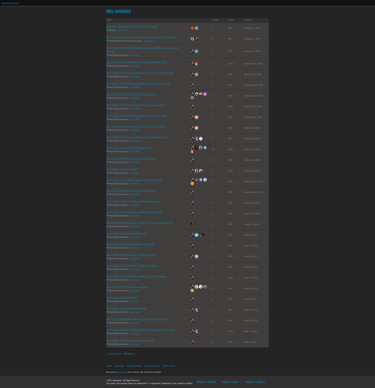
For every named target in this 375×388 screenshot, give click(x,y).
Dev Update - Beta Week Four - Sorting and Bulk (131, 265)
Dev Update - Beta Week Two (121, 297)
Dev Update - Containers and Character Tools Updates (134, 212)
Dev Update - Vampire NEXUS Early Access (129, 147)
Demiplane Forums (10, 3)
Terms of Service (152, 365)
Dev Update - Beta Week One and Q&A (126, 308)
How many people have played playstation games (132, 26)
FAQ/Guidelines (134, 365)
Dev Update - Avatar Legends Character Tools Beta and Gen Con (139, 222)
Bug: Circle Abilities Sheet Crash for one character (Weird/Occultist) (142, 37)
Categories (119, 365)
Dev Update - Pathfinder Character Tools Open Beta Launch (137, 319)
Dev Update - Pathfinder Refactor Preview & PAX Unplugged (138, 83)
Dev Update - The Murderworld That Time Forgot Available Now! (140, 72)
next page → (130, 353)
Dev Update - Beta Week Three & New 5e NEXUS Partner (136, 276)
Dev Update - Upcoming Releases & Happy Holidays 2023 (136, 62)
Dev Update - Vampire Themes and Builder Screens (132, 201)
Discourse (122, 372)
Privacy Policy (169, 365)
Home (109, 365)
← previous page (114, 353)
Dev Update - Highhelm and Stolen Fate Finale (130, 244)
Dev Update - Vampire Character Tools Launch (130, 158)
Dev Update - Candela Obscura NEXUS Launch (130, 94)
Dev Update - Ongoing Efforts (122, 169)
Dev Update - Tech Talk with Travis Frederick (130, 340)
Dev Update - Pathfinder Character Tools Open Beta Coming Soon (140, 329)
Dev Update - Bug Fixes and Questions (126, 233)
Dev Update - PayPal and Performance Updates (130, 254)
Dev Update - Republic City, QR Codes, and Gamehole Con (136, 137)
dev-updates (122, 30)
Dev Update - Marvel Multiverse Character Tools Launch (135, 105)
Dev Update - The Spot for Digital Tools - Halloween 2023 (136, 115)
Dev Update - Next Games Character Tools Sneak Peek (134, 179)
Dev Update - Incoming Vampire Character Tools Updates (136, 126)
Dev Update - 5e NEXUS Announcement (127, 287)
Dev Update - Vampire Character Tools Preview (130, 190)
